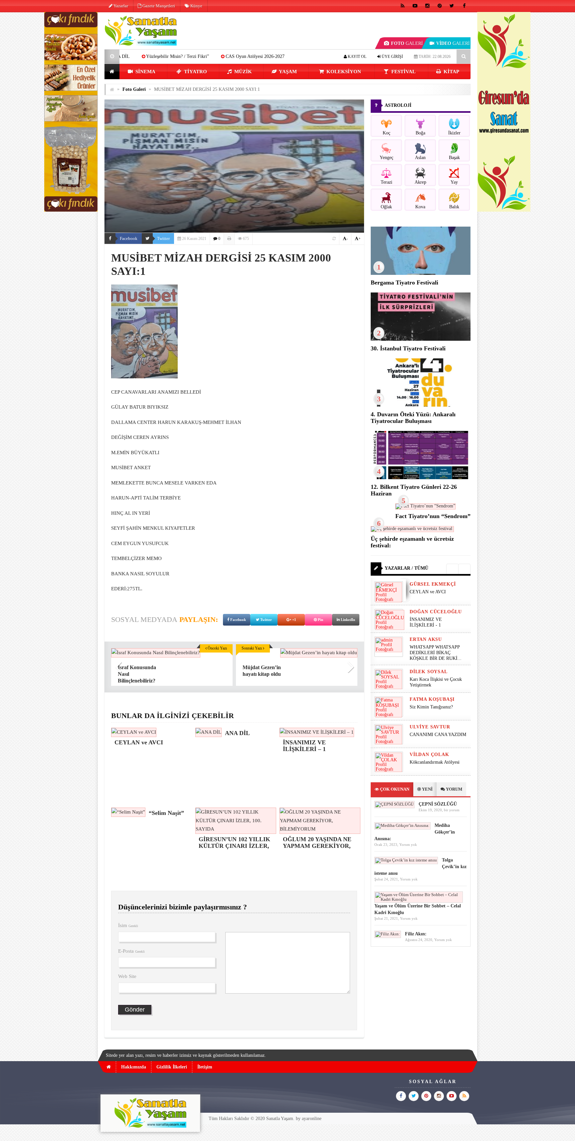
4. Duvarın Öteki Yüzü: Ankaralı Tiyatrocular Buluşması (413, 417)
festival (403, 71)
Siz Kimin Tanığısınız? (431, 706)
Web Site (127, 976)
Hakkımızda (133, 1066)
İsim (128, 925)
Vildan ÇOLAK (429, 754)
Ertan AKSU (426, 639)
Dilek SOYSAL (429, 671)
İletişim (204, 1066)
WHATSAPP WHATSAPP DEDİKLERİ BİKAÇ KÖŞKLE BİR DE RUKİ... (436, 653)
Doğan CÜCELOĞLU (436, 611)
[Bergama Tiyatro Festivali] (421, 273)
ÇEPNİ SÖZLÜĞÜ (438, 804)
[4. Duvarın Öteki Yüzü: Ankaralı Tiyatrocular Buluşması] (421, 405)
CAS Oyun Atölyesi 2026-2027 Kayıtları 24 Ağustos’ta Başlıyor (223, 56)
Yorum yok (408, 845)
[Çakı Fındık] (70, 210)
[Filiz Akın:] (387, 933)
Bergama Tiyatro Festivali (404, 282)
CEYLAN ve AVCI (428, 591)
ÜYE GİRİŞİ (392, 56)
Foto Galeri (134, 89)
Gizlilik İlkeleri (171, 1066)
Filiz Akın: (416, 933)
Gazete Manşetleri (158, 5)
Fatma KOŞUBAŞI (432, 699)
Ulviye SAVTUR (430, 726)
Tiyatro (195, 71)
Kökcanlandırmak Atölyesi (435, 762)
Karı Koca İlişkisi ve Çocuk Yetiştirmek (436, 682)
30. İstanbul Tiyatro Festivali (408, 348)
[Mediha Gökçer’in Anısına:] (402, 825)
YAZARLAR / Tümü (406, 568)
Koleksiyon (343, 71)
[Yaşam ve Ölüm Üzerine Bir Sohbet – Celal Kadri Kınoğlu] (418, 899)
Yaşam (287, 71)
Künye (195, 5)
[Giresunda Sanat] (503, 210)
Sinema (144, 71)
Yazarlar (120, 5)
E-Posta (131, 951)
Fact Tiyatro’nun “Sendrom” (433, 516)
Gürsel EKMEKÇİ (433, 584)
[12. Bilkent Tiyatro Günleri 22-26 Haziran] (421, 477)
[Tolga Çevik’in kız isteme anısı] (406, 859)
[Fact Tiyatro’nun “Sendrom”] (425, 505)
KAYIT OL (356, 56)
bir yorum (452, 810)
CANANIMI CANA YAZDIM (438, 734)
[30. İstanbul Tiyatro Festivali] (421, 339)
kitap (450, 71)
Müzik (242, 71)
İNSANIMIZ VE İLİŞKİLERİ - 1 (426, 622)
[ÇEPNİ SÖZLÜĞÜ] (394, 804)
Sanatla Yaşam (279, 1118)
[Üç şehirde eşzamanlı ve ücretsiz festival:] (412, 528)
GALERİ (407, 43)
